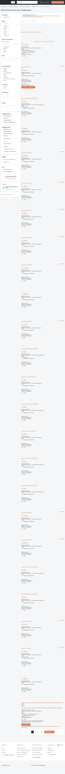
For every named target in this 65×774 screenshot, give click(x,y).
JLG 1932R (24, 70)
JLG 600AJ (24, 380)
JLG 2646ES (24, 155)
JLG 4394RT (24, 515)
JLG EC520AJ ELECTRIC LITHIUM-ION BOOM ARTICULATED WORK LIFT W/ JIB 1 (41, 707)
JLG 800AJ (24, 407)
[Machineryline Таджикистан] (5, 2)
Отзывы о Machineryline (22, 754)
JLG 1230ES (24, 624)
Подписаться (26, 724)
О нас (3, 748)
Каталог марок (20, 756)
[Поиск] (18, 2)
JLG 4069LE (24, 128)
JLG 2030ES (24, 678)
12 (41, 732)
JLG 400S (23, 351)
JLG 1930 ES (24, 267)
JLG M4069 (24, 651)
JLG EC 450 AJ (25, 44)
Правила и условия (21, 748)
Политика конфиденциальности (23, 750)
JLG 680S (23, 461)
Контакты (3, 752)
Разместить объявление (28, 87)
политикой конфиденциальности (43, 726)
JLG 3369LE (24, 186)
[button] (22, 56)
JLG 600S (23, 101)
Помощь (3, 750)
